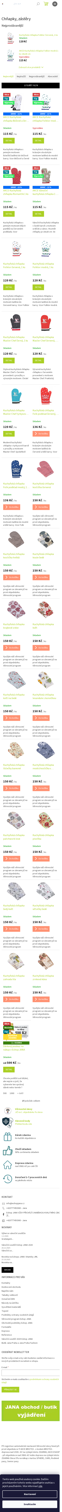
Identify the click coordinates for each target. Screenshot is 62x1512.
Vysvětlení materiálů (11, 1307)
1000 (12, 1093)
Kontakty (6, 1283)
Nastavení (30, 1494)
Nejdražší (21, 76)
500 (5, 1093)
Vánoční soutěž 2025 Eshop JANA (17, 1339)
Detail (9, 140)
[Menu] (55, 4)
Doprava (6, 1331)
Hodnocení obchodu (11, 1287)
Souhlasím (30, 1504)
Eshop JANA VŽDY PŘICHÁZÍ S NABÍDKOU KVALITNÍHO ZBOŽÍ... (33, 1214)
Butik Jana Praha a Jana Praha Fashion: (20, 1343)
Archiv (7, 1269)
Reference (7, 1335)
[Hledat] (38, 4)
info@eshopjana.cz (15, 1203)
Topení (5, 1311)
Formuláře (6, 1327)
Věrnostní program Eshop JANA (16, 1319)
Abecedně (53, 76)
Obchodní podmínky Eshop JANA (17, 1323)
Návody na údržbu (10, 1303)
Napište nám (7, 1291)
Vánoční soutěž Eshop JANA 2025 (17, 1245)
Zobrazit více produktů (29, 67)
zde (40, 1486)
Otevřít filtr (31, 85)
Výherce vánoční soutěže (14, 1233)
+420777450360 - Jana (16, 1220)
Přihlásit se (10, 1389)
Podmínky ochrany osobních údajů (18, 1315)
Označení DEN (8, 1299)
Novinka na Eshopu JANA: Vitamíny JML (20, 1256)
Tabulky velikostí (10, 1295)
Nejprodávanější (37, 76)
